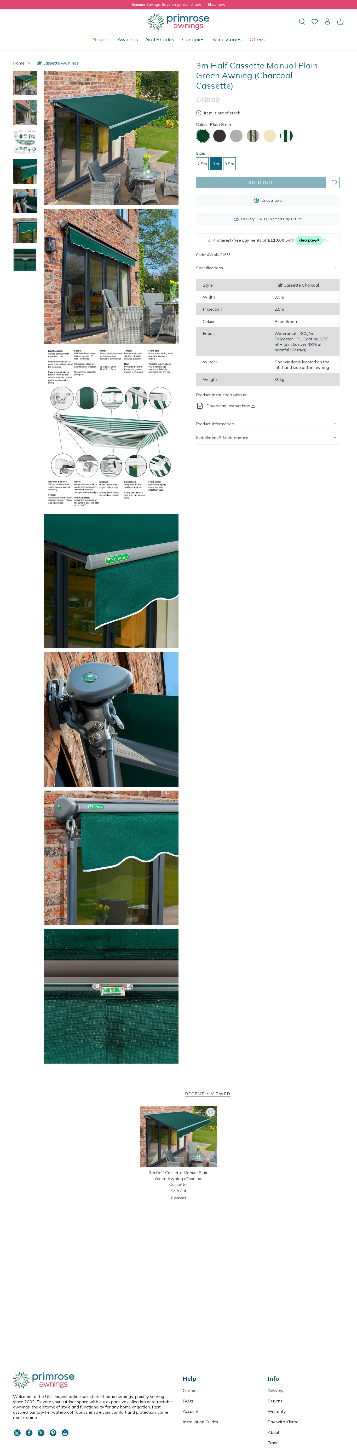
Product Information (215, 423)
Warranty (277, 1411)
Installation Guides (200, 1421)
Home (19, 63)
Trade (273, 1442)
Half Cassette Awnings (55, 63)
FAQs (188, 1400)
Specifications (209, 267)
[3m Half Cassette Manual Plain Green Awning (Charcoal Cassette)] (178, 1136)
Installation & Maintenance (222, 437)
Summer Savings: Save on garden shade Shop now (178, 4)
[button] (127, 39)
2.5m (202, 163)
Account (191, 1411)
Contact (190, 1390)
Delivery (276, 1390)
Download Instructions (228, 405)
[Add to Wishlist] (334, 182)
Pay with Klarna (283, 1421)
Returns (275, 1400)
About (273, 1432)
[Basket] (340, 21)
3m (216, 163)
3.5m (229, 163)
